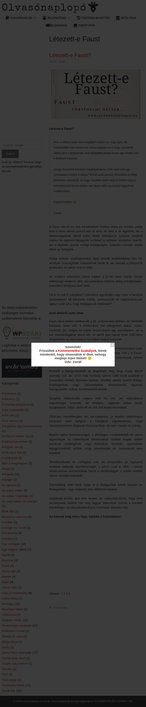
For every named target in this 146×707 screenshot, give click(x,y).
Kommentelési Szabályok (77, 351)
